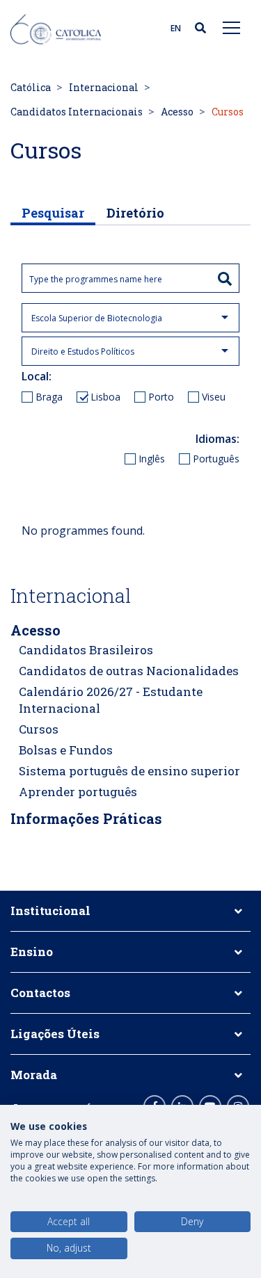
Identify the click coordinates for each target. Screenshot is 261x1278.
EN (176, 28)
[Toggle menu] (232, 27)
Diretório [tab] (135, 212)
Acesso (177, 111)
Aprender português (78, 792)
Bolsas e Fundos (66, 750)
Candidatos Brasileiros (86, 650)
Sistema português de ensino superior (129, 771)
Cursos (38, 729)
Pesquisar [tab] (53, 212)
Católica (30, 87)
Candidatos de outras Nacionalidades (129, 671)
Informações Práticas (86, 818)
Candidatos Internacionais (76, 111)
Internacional (104, 87)
